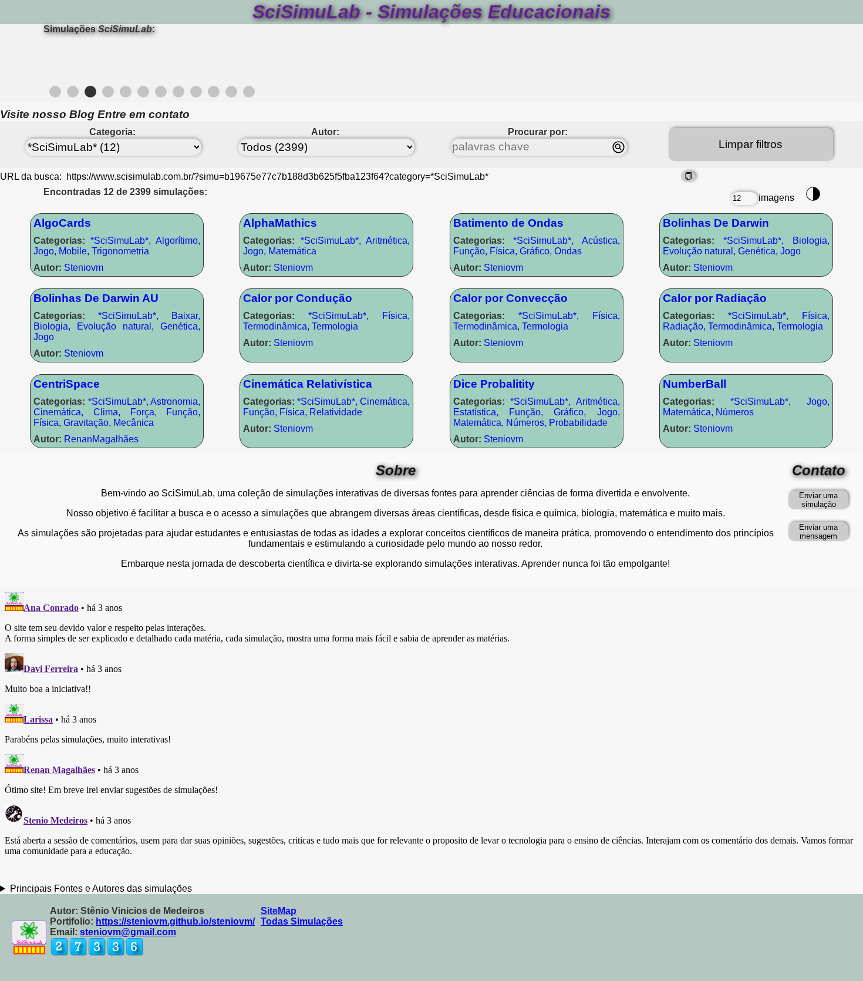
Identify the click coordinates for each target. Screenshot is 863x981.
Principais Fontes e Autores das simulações (101, 888)
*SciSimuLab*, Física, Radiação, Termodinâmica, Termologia (746, 321)
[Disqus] (431, 734)
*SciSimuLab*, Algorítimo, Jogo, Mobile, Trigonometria (116, 246)
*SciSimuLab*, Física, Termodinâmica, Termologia (326, 321)
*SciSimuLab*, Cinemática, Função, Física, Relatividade (326, 407)
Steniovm (68, 268)
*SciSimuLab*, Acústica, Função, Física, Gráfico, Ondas (536, 246)
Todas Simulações (302, 921)
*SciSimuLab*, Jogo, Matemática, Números (746, 407)
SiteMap (278, 911)
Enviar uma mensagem (818, 531)
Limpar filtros (751, 144)
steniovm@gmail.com (128, 932)
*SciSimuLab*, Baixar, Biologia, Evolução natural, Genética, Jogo (116, 326)
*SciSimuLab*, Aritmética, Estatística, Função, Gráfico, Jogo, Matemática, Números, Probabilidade (536, 412)
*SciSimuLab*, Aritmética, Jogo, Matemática (326, 246)
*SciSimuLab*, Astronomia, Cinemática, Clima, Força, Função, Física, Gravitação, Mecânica (116, 412)
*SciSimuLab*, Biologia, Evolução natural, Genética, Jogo (746, 246)
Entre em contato (143, 114)
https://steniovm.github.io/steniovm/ (175, 921)
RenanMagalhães (86, 439)
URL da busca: (32, 177)
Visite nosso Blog (47, 114)
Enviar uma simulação (818, 500)
